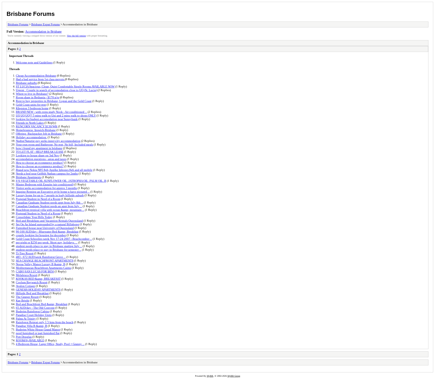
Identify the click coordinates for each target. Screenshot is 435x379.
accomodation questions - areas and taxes (41, 159)
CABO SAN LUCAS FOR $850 (35, 271)
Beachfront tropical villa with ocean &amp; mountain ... (50, 209)
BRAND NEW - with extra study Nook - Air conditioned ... (51, 112)
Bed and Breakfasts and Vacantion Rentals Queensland (49, 220)
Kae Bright (22, 300)
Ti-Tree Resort (25, 253)
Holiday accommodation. (31, 137)
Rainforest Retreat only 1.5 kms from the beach (44, 322)
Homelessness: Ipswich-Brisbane (36, 130)
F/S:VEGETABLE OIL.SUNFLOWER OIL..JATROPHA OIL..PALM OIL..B (61, 180)
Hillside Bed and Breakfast (32, 293)
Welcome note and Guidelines (34, 62)
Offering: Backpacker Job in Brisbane (39, 133)
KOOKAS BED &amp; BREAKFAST (38, 278)
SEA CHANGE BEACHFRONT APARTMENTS (44, 260)
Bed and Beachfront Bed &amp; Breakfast (41, 304)
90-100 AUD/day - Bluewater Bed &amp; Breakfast (47, 231)
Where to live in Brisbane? (32, 93)
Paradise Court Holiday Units (34, 315)
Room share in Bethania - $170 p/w (37, 97)
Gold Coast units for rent (31, 104)
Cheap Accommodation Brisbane (36, 75)
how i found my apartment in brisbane (39, 148)
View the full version (76, 35)
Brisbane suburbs (26, 83)
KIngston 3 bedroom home (32, 108)
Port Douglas (24, 336)
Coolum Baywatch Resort (31, 282)
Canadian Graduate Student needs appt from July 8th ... (49, 202)
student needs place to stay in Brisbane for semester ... (48, 249)
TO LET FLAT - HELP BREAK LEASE (39, 151)
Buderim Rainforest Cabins (32, 311)
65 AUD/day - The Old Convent (35, 307)
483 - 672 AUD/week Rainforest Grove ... (41, 257)
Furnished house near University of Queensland (45, 228)
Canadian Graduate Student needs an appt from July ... (49, 206)
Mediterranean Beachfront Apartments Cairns (43, 268)
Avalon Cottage (25, 286)
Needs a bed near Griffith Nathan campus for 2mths (47, 173)
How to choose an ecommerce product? (40, 162)
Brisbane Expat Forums (45, 24)
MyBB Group (233, 376)
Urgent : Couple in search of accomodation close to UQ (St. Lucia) (56, 90)
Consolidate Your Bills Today (34, 217)
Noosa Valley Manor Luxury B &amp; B (40, 264)
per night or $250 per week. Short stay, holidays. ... (46, 242)
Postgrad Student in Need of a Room (38, 199)
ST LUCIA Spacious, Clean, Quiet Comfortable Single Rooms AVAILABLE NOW (65, 86)
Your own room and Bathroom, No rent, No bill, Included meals (54, 144)
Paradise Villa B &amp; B (31, 326)
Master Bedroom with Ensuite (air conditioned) (45, 184)
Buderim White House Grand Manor (38, 329)
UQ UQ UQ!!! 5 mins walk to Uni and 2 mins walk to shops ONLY (56, 115)
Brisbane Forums (31, 13)
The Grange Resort (27, 297)
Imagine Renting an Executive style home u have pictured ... (53, 191)
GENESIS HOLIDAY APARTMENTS (38, 289)
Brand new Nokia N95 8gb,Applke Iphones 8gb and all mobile (54, 170)
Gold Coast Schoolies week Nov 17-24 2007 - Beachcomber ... (54, 239)
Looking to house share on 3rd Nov (37, 155)
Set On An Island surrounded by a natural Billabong (47, 224)
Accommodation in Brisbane (43, 31)
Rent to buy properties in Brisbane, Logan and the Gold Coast (54, 101)
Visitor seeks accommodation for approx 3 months (46, 188)
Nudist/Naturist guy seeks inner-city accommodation (48, 141)
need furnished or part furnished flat (38, 333)
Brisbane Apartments (28, 177)
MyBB (210, 376)
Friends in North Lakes (30, 122)
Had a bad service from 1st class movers (40, 79)
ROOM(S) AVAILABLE (30, 340)
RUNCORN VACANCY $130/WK (36, 126)
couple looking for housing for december (41, 235)
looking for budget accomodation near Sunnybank (47, 119)
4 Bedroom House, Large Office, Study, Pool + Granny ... (50, 344)
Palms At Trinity (26, 318)
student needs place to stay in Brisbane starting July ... (49, 246)
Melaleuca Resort (26, 275)
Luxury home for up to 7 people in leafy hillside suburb (50, 195)
